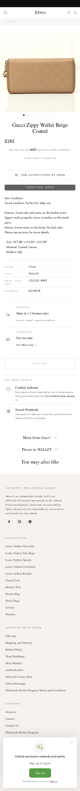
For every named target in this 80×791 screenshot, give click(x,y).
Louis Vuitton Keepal (18, 573)
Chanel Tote (12, 580)
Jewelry (10, 607)
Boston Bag (12, 594)
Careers (10, 719)
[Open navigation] (5, 12)
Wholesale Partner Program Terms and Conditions (35, 690)
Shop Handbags (15, 656)
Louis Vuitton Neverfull (19, 546)
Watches (10, 614)
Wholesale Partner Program (21, 732)
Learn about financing (40, 158)
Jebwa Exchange (15, 683)
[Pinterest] (29, 523)
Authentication (14, 670)
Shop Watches (14, 663)
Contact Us (12, 725)
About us (11, 712)
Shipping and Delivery (19, 643)
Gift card (10, 636)
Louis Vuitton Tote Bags (20, 553)
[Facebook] (8, 523)
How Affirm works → (26, 345)
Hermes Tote (13, 587)
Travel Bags (12, 600)
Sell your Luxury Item (18, 676)
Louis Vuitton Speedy (18, 560)
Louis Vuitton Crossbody (20, 567)
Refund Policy (14, 649)
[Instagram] (19, 523)
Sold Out (40, 363)
